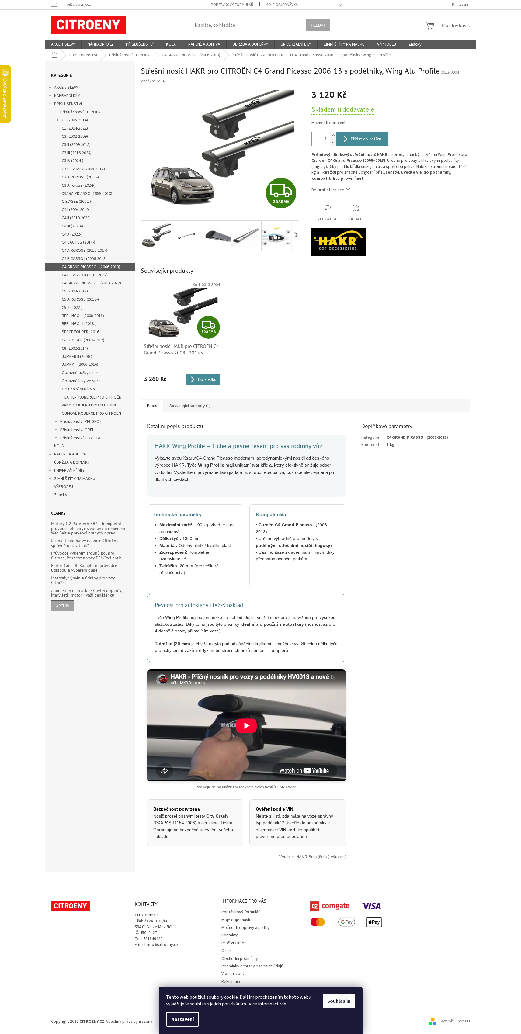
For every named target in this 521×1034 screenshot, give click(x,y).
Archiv (62, 606)
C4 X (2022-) (72, 234)
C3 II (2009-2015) (76, 145)
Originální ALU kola (78, 389)
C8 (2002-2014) (75, 348)
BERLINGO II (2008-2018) (83, 316)
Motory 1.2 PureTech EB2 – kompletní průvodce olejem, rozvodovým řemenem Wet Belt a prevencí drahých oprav (88, 528)
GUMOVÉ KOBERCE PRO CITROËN (91, 413)
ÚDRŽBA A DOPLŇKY (72, 462)
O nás (226, 951)
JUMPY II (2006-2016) (80, 364)
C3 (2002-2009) (75, 136)
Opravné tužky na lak (81, 373)
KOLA (59, 446)
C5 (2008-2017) (75, 291)
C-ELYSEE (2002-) (76, 202)
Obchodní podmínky (239, 959)
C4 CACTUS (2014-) (78, 242)
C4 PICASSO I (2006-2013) (84, 259)
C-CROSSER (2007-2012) (83, 340)
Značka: (153, 81)
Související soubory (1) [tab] (189, 406)
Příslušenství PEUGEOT (81, 422)
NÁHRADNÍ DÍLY (67, 96)
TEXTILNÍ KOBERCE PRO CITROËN (91, 397)
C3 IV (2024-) (72, 161)
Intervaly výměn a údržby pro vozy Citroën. (83, 580)
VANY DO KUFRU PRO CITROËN (89, 405)
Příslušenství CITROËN (80, 112)
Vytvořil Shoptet (455, 1021)
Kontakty (229, 935)
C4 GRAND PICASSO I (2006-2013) (91, 267)
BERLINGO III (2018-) (79, 324)
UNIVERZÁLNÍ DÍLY (69, 471)
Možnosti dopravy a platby (245, 928)
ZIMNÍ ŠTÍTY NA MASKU (74, 479)
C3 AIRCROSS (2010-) (80, 177)
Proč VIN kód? (233, 943)
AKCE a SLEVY (66, 88)
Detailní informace (327, 190)
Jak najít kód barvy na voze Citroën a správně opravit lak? (85, 543)
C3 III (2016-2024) (77, 153)
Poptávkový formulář (232, 5)
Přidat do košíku (366, 139)
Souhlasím (339, 1001)
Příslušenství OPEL (77, 430)
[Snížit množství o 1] (333, 142)
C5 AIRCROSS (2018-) (80, 299)
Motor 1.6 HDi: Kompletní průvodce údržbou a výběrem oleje (84, 568)
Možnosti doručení (328, 123)
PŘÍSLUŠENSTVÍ (68, 104)
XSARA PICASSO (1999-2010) (87, 194)
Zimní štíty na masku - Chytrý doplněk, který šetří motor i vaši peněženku (86, 593)
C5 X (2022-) (72, 308)
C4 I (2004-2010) (76, 210)
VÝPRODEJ (63, 487)
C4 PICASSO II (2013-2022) (85, 275)
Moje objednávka (282, 5)
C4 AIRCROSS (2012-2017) (84, 250)
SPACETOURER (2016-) (82, 332)
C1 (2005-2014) (75, 120)
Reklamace (231, 982)
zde (282, 1004)
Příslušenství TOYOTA (80, 438)
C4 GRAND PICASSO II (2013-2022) (91, 283)
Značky (60, 495)
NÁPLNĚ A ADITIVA (70, 454)
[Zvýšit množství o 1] (333, 135)
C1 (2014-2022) (75, 128)
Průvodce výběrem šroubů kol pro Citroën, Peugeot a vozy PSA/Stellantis (86, 555)
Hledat (318, 25)
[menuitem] (63, 44)
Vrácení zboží (233, 974)
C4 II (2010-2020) (76, 218)
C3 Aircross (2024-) (79, 185)
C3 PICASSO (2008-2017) (83, 169)
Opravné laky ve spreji (82, 381)
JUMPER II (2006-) (77, 357)
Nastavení (182, 1019)
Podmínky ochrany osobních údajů (252, 966)
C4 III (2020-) (72, 226)
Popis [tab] (152, 406)
